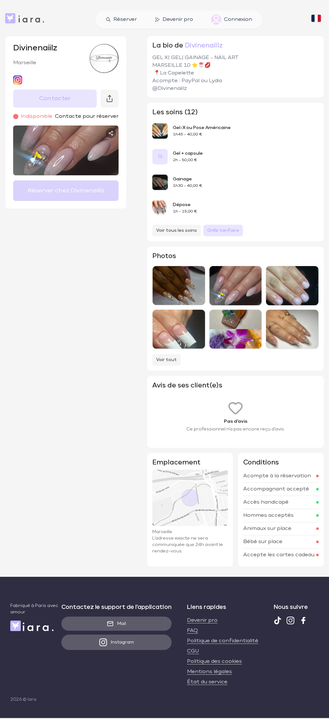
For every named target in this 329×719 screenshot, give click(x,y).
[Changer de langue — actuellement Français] (316, 19)
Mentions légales (209, 671)
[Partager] (111, 133)
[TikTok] (277, 620)
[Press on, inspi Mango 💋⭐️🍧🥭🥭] (235, 329)
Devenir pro (178, 19)
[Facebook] (303, 620)
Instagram (122, 642)
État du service (207, 682)
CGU (193, 651)
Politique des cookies (214, 661)
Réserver (125, 19)
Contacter (55, 98)
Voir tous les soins (176, 230)
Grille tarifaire (223, 230)
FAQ (192, 630)
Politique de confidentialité (222, 641)
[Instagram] (290, 620)
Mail (121, 623)
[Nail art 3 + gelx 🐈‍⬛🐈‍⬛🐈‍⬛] (178, 329)
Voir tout (166, 360)
